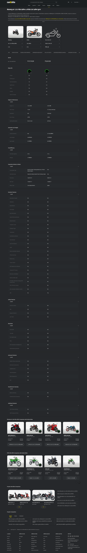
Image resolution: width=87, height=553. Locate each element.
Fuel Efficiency (48, 52)
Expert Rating (15, 52)
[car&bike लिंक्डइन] (76, 536)
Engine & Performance (25, 52)
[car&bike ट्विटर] (70, 536)
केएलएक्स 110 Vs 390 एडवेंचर (34, 478)
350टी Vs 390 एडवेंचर (52, 478)
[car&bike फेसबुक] (74, 536)
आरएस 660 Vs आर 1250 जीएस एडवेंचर (71, 444)
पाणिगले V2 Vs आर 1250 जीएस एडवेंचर (53, 444)
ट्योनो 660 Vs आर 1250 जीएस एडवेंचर (34, 444)
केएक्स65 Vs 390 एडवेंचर (71, 478)
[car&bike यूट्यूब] (68, 536)
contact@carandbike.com (74, 545)
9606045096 (72, 544)
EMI (9, 52)
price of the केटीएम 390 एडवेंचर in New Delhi (23, 18)
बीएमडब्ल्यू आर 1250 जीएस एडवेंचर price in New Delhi (54, 18)
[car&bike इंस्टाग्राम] (72, 536)
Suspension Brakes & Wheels (60, 52)
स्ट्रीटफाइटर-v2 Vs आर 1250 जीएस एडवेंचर (16, 444)
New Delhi (76, 2)
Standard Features (72, 52)
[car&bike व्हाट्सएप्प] (78, 536)
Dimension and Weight (37, 52)
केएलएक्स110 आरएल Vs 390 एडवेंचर (15, 478)
